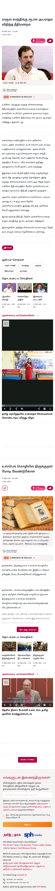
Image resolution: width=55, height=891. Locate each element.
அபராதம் (23, 270)
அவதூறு (25, 265)
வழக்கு (38, 265)
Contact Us (22, 875)
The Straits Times (11, 845)
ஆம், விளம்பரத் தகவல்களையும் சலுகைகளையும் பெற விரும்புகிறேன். (28, 816)
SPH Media (41, 887)
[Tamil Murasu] (12, 835)
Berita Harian (10, 848)
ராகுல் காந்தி (10, 265)
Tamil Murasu (23, 848)
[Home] (33, 835)
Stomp (33, 848)
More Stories (27, 759)
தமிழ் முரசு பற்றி (10, 863)
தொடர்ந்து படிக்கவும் (27, 629)
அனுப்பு (27, 824)
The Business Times (28, 845)
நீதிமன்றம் (9, 270)
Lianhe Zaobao (45, 845)
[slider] (27, 406)
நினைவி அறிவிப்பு (23, 869)
